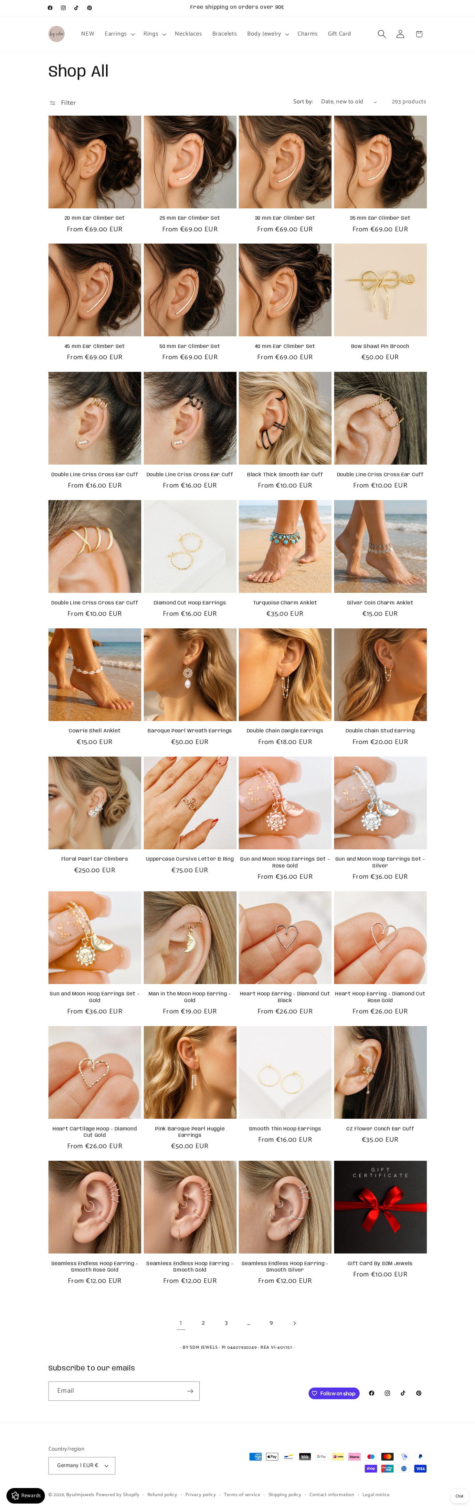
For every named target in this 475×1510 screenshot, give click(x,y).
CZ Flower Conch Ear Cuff (380, 1129)
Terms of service (242, 1494)
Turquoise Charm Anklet (285, 603)
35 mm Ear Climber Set (380, 218)
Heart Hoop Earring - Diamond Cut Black (285, 997)
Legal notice (376, 1494)
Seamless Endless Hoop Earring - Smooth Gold (189, 1267)
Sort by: (303, 102)
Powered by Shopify (117, 1494)
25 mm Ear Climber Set (190, 218)
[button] (119, 34)
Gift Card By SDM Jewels (380, 1263)
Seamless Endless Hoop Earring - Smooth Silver (285, 1267)
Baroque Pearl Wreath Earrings (190, 731)
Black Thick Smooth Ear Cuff (285, 474)
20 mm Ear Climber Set (95, 218)
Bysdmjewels (80, 1494)
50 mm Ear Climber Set (190, 346)
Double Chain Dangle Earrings (285, 731)
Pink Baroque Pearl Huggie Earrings (190, 1132)
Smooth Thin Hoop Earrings (285, 1129)
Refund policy (162, 1494)
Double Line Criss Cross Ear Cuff (94, 474)
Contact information (332, 1494)
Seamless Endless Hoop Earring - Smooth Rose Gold (94, 1267)
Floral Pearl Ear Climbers (94, 859)
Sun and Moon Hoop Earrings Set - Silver (380, 862)
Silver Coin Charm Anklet (380, 603)
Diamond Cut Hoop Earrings (190, 603)
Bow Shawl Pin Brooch (380, 346)
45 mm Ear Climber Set (95, 346)
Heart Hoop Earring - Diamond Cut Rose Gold (380, 997)
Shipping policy (285, 1494)
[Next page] (294, 1323)
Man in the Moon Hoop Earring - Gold (190, 997)
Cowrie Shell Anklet (95, 731)
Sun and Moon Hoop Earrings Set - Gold (95, 997)
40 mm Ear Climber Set (285, 346)
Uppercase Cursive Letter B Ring (190, 859)
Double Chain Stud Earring (380, 731)
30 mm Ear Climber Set (285, 218)
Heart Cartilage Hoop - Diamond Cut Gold (95, 1132)
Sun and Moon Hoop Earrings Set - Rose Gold (285, 862)
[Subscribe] (190, 1391)
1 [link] (181, 1322)
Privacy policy (200, 1494)
